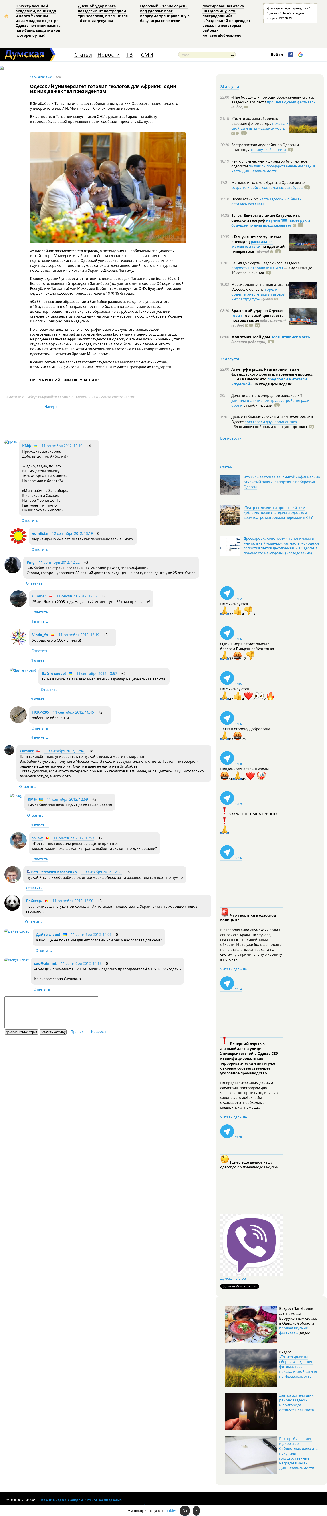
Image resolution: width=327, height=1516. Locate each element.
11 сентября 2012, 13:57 (96, 673)
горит (236, 315)
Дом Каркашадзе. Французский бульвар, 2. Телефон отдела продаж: (288, 13)
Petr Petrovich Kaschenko (53, 871)
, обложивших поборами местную (269, 424)
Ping (31, 562)
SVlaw (37, 838)
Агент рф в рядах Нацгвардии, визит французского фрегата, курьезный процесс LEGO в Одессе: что (272, 374)
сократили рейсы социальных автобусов (267, 187)
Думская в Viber (233, 1278)
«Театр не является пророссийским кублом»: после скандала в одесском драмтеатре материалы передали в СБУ (278, 512)
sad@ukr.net (45, 963)
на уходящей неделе (272, 384)
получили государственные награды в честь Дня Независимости (273, 168)
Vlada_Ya (40, 634)
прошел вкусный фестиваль (291, 102)
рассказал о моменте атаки (252, 244)
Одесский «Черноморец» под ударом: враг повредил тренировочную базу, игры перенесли (165, 13)
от (257, 405)
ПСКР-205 (40, 712)
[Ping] (12, 571)
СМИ (147, 55)
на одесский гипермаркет (258, 249)
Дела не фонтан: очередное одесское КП (266, 395)
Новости (108, 55)
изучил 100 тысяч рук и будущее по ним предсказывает (270, 223)
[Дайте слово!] (23, 670)
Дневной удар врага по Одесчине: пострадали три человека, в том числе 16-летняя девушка (103, 13)
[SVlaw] (18, 847)
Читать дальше (233, 969)
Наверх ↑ (52, 406)
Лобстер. (34, 900)
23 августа (229, 358)
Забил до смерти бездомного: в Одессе (265, 263)
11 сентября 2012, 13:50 (72, 900)
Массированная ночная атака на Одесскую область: (260, 287)
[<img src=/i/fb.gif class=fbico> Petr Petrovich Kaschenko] (12, 881)
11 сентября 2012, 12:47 (64, 750)
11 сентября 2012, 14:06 (91, 934)
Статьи (83, 55)
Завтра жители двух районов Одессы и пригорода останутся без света (296, 1402)
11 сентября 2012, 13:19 (79, 634)
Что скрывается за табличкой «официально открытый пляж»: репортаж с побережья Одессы (282, 482)
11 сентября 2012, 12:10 (62, 445)
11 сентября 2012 (42, 77)
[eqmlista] (18, 543)
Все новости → (233, 438)
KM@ (26, 445)
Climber (39, 596)
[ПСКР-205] (18, 721)
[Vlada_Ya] (18, 644)
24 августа (229, 86)
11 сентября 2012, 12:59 (67, 799)
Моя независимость (291, 336)
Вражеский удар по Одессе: (257, 310)
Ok (184, 1510)
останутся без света (268, 149)
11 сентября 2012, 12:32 (77, 596)
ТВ (129, 55)
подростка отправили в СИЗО (257, 267)
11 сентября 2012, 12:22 (59, 562)
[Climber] (18, 605)
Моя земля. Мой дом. (251, 336)
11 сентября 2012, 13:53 (73, 838)
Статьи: (226, 467)
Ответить (30, 520)
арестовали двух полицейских (271, 421)
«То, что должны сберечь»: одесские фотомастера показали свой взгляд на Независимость (298, 1366)
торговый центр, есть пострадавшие (258, 320)
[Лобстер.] (12, 909)
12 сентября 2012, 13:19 (72, 533)
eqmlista (40, 533)
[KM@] (10, 442)
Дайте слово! (54, 673)
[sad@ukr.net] (16, 960)
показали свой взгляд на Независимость (260, 126)
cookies (170, 1510)
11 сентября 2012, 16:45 (73, 712)
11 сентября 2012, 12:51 (101, 871)
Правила (78, 1031)
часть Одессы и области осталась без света (266, 201)
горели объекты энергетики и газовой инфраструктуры (258, 294)
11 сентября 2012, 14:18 (81, 963)
